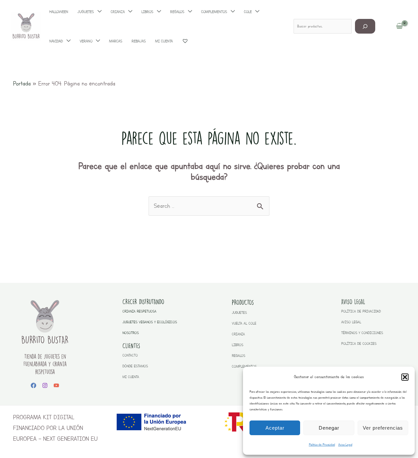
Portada (22, 83)
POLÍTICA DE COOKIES (359, 343)
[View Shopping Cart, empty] (400, 26)
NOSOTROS (130, 332)
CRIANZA (238, 334)
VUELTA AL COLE (244, 323)
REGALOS (238, 355)
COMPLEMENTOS (244, 366)
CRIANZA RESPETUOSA (139, 311)
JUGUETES (239, 312)
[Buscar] (365, 26)
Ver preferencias (383, 428)
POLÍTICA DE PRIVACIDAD (361, 311)
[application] (67, 41)
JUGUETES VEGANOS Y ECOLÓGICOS (149, 322)
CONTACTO (130, 355)
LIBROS (237, 345)
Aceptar (274, 428)
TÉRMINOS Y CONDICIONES (362, 332)
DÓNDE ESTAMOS (135, 366)
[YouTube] (56, 385)
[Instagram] (45, 385)
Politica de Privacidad (322, 444)
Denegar (329, 428)
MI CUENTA (130, 376)
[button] (405, 377)
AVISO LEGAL (351, 322)
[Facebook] (33, 385)
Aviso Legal (345, 444)
